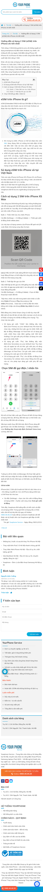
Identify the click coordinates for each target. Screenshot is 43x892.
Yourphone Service (21, 5)
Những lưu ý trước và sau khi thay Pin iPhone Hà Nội (21, 541)
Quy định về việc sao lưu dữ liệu (14, 837)
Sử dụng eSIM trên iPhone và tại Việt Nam (18, 85)
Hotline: (23, 774)
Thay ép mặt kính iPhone (11, 873)
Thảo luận (5, 593)
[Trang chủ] (2, 25)
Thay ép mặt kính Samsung (30, 873)
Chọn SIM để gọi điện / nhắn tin (14, 94)
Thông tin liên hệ (9, 844)
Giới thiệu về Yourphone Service (14, 847)
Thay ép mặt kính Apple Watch (12, 875)
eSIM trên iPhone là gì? (12, 82)
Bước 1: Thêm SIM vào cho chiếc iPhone (22, 89)
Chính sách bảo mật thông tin (13, 833)
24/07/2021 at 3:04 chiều (8, 578)
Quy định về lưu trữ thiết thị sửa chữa (16, 840)
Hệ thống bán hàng (10, 811)
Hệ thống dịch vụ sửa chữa (12, 814)
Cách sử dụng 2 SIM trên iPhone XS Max (18, 87)
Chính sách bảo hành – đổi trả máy (15, 830)
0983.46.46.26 (33, 20)
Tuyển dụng (7, 823)
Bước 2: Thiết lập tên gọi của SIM (20, 91)
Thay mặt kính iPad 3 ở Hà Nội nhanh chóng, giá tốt (21, 545)
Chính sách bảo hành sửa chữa (14, 826)
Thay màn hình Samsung (16, 880)
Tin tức (15, 34)
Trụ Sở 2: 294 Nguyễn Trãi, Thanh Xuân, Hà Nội (20, 795)
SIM (5, 143)
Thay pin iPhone (30, 875)
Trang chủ (5, 34)
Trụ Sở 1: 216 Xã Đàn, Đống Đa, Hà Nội (17, 792)
